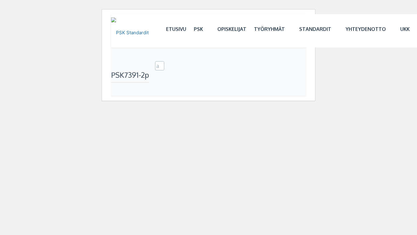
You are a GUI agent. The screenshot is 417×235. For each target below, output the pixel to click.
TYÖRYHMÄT (269, 29)
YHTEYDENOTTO (366, 29)
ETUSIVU (176, 29)
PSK (198, 29)
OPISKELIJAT (231, 29)
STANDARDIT (315, 29)
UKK (405, 29)
